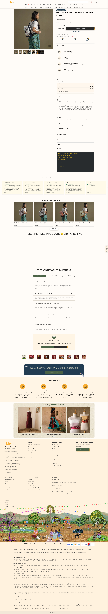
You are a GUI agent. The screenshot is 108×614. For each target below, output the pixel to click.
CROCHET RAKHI (40, 559)
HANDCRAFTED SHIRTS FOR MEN (67, 605)
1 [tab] (52, 436)
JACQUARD (35, 569)
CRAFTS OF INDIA (78, 7)
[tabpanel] (29, 421)
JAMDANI (48, 569)
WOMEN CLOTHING (52, 4)
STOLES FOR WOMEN (31, 598)
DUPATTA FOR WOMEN (19, 598)
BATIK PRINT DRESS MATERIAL (59, 584)
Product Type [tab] (55, 275)
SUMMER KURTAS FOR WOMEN (63, 565)
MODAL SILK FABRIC (80, 577)
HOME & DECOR (29, 7)
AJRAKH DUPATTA (80, 598)
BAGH (28, 571)
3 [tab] (54, 436)
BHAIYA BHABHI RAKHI (28, 560)
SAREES (69, 4)
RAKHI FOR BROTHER (50, 560)
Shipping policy (58, 543)
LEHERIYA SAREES (26, 593)
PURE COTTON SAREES (61, 592)
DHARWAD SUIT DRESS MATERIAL (42, 584)
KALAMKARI (17, 569)
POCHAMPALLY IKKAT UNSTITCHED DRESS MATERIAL (53, 586)
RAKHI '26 (63, 7)
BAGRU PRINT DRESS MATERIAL (77, 583)
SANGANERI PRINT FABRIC (55, 577)
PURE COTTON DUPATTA (56, 598)
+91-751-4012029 (70, 164)
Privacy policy (40, 543)
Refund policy (32, 543)
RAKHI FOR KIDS (87, 559)
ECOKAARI (62, 45)
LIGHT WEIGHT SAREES (40, 565)
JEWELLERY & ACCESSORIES (41, 7)
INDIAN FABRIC (17, 575)
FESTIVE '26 (70, 7)
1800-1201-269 (55, 485)
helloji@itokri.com (63, 167)
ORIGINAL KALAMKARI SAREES (76, 592)
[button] (96, 2)
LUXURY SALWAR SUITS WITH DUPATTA (24, 604)
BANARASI (49, 571)
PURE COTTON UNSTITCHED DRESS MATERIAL (38, 587)
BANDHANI (29, 569)
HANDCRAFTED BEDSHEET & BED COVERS (29, 605)
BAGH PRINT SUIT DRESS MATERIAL (59, 583)
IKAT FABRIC (33, 577)
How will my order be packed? (43, 324)
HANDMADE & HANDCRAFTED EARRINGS (47, 607)
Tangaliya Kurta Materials (29, 434)
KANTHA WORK (18, 571)
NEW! (26, 4)
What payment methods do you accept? (46, 303)
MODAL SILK (77, 569)
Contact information (40, 545)
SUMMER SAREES (28, 565)
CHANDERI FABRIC (76, 575)
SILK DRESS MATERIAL (74, 586)
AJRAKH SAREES (32, 592)
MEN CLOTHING (62, 4)
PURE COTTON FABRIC (52, 575)
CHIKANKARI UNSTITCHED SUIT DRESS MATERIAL (26, 586)
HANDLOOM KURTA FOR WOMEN (57, 604)
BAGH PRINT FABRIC (40, 575)
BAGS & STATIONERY (55, 7)
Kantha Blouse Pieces (79, 434)
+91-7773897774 (63, 164)
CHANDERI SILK (69, 569)
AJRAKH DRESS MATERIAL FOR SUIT (39, 583)
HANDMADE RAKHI (19, 559)
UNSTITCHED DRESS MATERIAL (22, 583)
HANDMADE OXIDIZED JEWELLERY (68, 607)
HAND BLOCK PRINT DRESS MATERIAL (78, 584)
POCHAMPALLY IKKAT (40, 571)
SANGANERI (42, 569)
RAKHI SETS (79, 559)
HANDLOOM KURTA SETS (41, 604)
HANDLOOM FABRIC (23, 577)
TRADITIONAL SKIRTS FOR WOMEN (29, 608)
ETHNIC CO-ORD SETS (72, 604)
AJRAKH (23, 569)
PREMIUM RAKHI (50, 559)
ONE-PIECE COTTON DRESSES (46, 608)
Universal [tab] (39, 275)
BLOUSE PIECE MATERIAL (61, 608)
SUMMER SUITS (50, 565)
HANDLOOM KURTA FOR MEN (84, 605)
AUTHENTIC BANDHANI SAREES (46, 592)
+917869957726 (63, 160)
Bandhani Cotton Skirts (54, 434)
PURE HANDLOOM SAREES (21, 592)
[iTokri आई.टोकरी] (12, 2)
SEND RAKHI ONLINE (29, 559)
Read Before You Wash (54, 372)
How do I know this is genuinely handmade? (48, 314)
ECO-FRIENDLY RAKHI (61, 559)
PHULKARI (61, 569)
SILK (32, 571)
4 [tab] (55, 436)
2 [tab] (53, 436)
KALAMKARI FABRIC (42, 577)
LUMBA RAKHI (17, 560)
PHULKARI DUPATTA (43, 598)
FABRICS (32, 4)
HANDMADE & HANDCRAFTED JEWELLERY (25, 607)
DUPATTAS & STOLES (77, 4)
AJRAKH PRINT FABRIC (28, 575)
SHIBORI (87, 569)
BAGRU (24, 571)
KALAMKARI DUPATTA (68, 598)
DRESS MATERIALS (41, 4)
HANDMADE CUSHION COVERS (49, 605)
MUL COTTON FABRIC (64, 575)
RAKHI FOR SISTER (39, 560)
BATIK (82, 569)
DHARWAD (55, 569)
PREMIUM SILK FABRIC (68, 577)
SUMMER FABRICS (18, 565)
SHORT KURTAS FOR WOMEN (80, 565)
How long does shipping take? (43, 281)
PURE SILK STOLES (26, 599)
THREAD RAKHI (71, 559)
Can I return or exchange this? (43, 293)
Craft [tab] (69, 275)
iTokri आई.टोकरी (24, 543)
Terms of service (49, 543)
